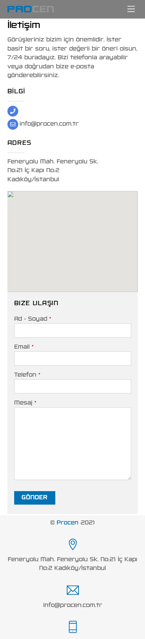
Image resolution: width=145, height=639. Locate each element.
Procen (68, 522)
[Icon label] (72, 544)
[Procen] (30, 10)
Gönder (35, 497)
